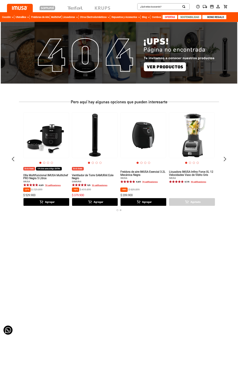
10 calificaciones (99, 185)
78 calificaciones (53, 185)
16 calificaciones (198, 182)
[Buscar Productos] (184, 6)
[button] (40, 163)
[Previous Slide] (13, 159)
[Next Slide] (224, 159)
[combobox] (150, 6)
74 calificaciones (150, 182)
